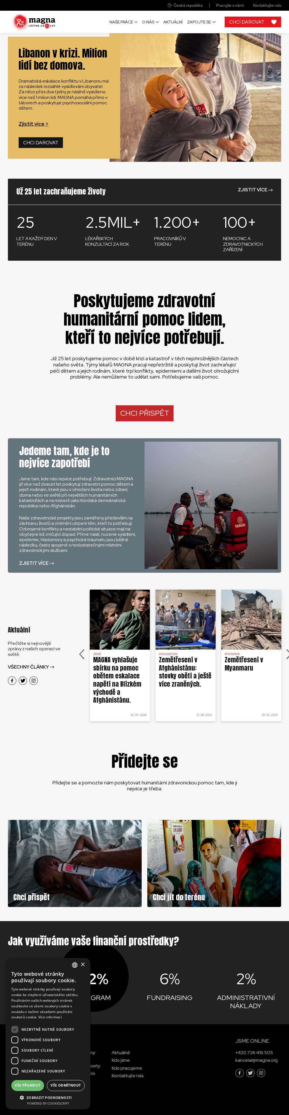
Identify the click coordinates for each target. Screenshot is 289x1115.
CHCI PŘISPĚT (144, 413)
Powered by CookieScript (48, 1103)
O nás (148, 22)
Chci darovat (40, 143)
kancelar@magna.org (256, 1060)
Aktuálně (121, 1053)
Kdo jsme (121, 1060)
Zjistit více (252, 190)
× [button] (82, 965)
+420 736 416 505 (254, 1053)
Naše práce (121, 22)
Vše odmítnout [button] (66, 1085)
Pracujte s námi (230, 5)
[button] (48, 1097)
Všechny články (28, 667)
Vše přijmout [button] (27, 1085)
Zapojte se (199, 22)
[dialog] (48, 1033)
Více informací (50, 1017)
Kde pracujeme (127, 1068)
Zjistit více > (34, 124)
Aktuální (173, 22)
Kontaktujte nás (267, 5)
